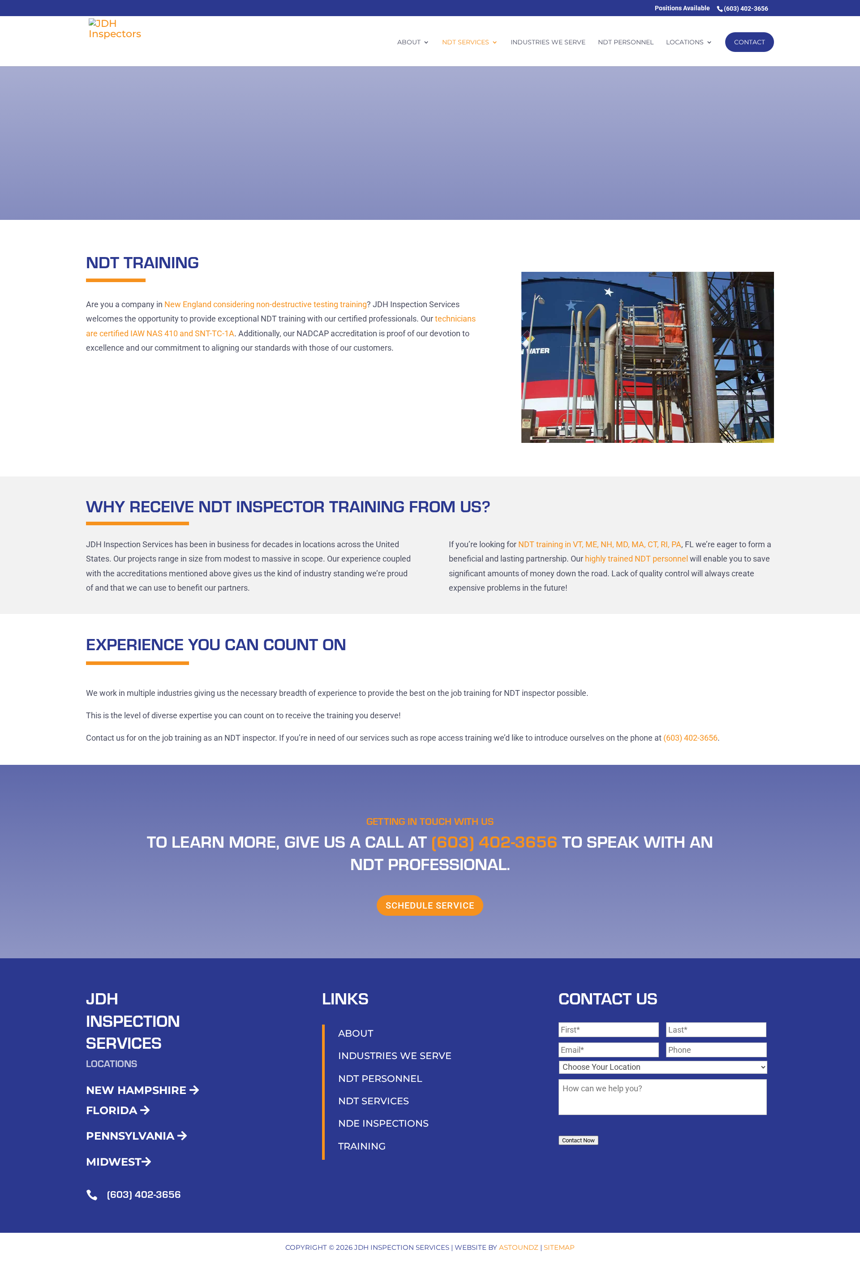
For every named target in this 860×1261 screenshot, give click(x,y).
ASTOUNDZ (518, 1247)
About (409, 42)
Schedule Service (430, 905)
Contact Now (578, 1140)
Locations (685, 42)
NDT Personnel (626, 42)
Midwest (114, 1161)
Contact (749, 42)
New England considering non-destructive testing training (265, 304)
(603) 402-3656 (690, 737)
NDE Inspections (383, 1123)
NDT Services (465, 42)
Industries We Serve (548, 42)
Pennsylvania (131, 1135)
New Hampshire (137, 1090)
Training (362, 1146)
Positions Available (682, 8)
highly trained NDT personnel (636, 558)
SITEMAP (559, 1247)
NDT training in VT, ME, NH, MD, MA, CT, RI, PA (599, 544)
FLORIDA (113, 1110)
